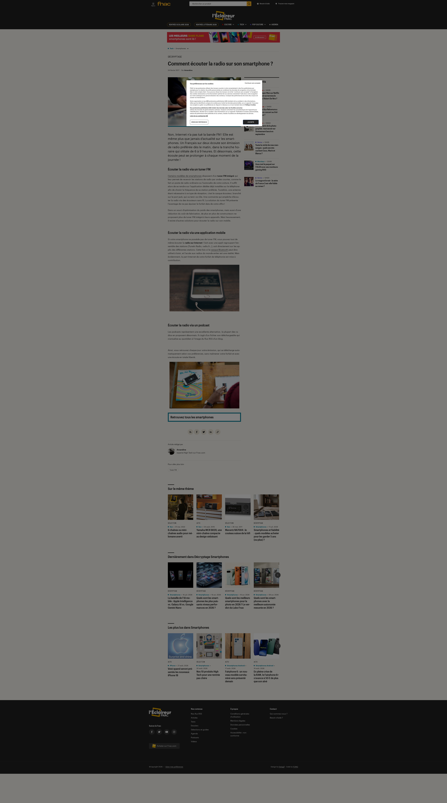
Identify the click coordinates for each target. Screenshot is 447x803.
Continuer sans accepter (252, 83)
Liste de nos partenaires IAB (199, 116)
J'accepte (250, 122)
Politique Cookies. (250, 105)
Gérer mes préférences (199, 122)
